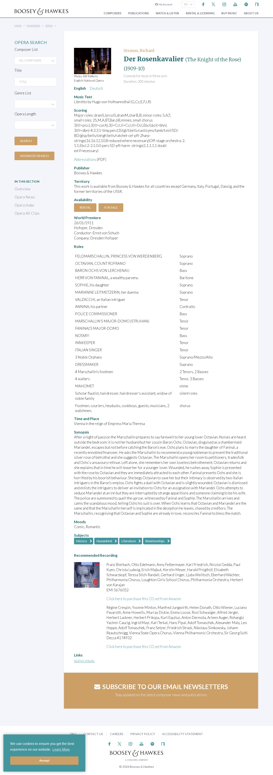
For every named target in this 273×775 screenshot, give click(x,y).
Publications (138, 13)
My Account (165, 4)
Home (18, 25)
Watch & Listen (167, 13)
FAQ (73, 734)
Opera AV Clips (27, 213)
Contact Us (93, 734)
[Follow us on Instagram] (224, 4)
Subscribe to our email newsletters (165, 686)
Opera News (25, 197)
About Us (251, 13)
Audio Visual (84, 661)
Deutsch (96, 88)
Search (26, 141)
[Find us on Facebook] (203, 4)
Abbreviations (85, 159)
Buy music (229, 13)
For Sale (111, 207)
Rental (85, 207)
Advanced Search (34, 156)
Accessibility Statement (182, 734)
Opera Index (24, 205)
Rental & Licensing (200, 13)
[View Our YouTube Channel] (235, 4)
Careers (116, 734)
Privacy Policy (142, 734)
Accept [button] (44, 760)
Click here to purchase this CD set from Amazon (143, 598)
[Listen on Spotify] (246, 4)
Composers (112, 13)
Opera (49, 25)
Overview (23, 189)
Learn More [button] (61, 749)
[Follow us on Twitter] (213, 4)
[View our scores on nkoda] (256, 4)
